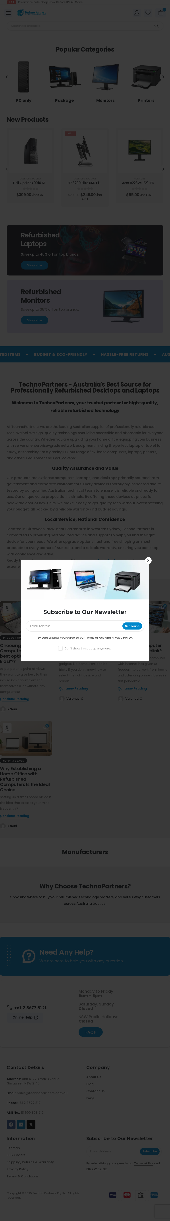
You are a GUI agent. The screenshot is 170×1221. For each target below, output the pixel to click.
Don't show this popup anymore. (88, 648)
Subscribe (132, 626)
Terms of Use (94, 638)
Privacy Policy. (122, 638)
